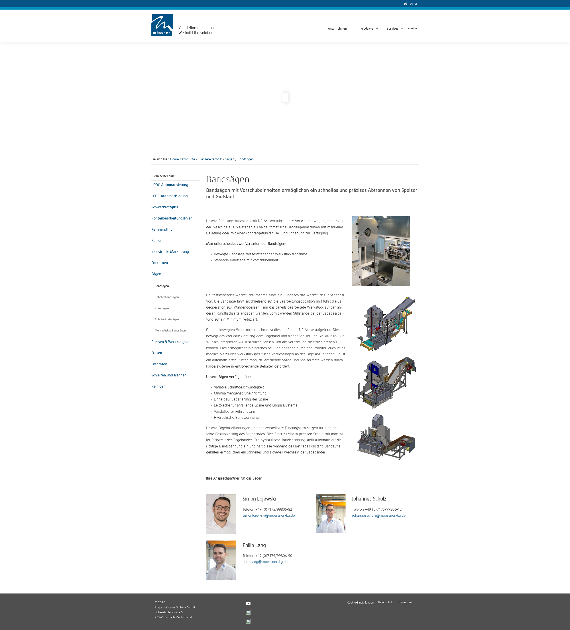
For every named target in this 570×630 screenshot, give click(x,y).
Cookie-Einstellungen (360, 602)
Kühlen (156, 240)
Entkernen (159, 263)
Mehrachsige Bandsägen (170, 330)
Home (174, 159)
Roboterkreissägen (167, 319)
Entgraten (159, 364)
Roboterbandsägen (167, 297)
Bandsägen (162, 286)
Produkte (366, 28)
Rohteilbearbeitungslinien (172, 218)
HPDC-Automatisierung (169, 185)
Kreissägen (162, 308)
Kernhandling (162, 229)
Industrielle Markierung (170, 252)
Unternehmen (337, 28)
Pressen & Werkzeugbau (170, 342)
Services (392, 28)
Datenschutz (385, 602)
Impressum (405, 602)
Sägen (156, 274)
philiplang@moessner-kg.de (265, 562)
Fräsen (156, 353)
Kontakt (413, 28)
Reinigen (158, 386)
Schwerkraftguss (164, 207)
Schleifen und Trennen (169, 375)
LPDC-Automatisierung (169, 196)
